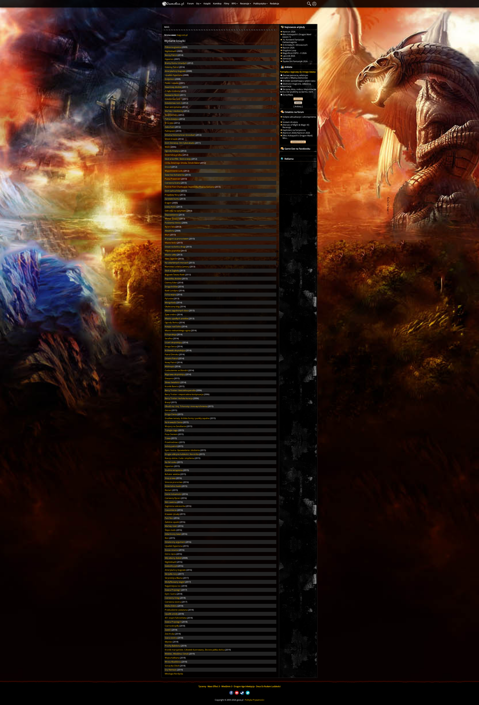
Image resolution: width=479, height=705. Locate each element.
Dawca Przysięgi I (173, 590)
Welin (167, 147)
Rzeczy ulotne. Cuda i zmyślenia (179, 458)
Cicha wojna (170, 294)
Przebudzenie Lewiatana (176, 609)
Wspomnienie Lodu (174, 170)
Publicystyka (259, 3)
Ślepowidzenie (171, 214)
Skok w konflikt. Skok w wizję (178, 159)
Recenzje (244, 3)
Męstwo (168, 641)
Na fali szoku (171, 462)
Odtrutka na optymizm (175, 210)
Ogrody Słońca (172, 322)
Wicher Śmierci (172, 218)
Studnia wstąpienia (174, 470)
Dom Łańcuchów (172, 190)
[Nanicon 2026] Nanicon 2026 (296, 132)
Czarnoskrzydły (172, 625)
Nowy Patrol (170, 362)
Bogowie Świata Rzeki (175, 274)
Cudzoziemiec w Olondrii (176, 370)
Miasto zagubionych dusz (176, 310)
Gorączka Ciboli (172, 665)
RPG (234, 3)
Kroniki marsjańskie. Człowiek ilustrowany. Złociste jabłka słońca (195, 649)
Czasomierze (171, 510)
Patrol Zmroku (171, 354)
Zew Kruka (170, 633)
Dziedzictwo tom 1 (173, 99)
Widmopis (169, 366)
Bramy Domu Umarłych (176, 63)
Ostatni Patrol (171, 358)
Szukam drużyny (290, 122)
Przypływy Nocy (172, 194)
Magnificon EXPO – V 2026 (295, 53)
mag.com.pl (182, 35)
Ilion (167, 538)
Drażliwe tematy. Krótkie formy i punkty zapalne (187, 418)
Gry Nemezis (171, 669)
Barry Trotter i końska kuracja (179, 398)
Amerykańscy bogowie (175, 71)
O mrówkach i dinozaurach (295, 45)
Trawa (168, 438)
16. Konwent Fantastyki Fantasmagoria (293, 41)
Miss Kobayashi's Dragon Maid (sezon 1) (297, 35)
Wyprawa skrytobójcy (175, 374)
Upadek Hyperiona (173, 75)
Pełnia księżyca (172, 119)
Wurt (167, 234)
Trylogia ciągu (171, 430)
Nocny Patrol (171, 55)
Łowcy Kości (170, 206)
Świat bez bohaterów (174, 174)
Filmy (226, 3)
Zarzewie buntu (172, 198)
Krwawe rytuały (172, 514)
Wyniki (298, 103)
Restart (168, 490)
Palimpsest (170, 131)
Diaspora (169, 378)
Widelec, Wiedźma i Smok (176, 653)
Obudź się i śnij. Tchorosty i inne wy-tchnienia (186, 406)
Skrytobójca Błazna (173, 578)
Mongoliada (170, 302)
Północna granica (173, 47)
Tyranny (202, 686)
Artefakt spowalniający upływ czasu (299, 81)
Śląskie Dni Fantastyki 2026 (295, 61)
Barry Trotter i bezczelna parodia (180, 390)
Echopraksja (170, 334)
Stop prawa (170, 478)
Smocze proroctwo (173, 482)
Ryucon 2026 (289, 47)
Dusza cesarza (171, 550)
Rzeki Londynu (171, 290)
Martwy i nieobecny (174, 111)
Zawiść (168, 629)
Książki (207, 3)
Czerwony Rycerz (172, 498)
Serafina (169, 338)
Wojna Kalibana (172, 657)
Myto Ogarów (171, 258)
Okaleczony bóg (172, 306)
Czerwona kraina (172, 182)
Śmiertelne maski (173, 486)
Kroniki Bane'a (171, 386)
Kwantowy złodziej (173, 87)
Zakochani (169, 127)
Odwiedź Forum (298, 142)
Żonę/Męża (288, 95)
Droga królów (171, 286)
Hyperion (169, 59)
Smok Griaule (171, 139)
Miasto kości (170, 242)
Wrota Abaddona (173, 661)
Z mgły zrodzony (172, 91)
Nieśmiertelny (171, 115)
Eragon (168, 202)
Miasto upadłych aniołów (176, 318)
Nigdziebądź (170, 51)
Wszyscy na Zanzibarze (175, 426)
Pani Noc (169, 518)
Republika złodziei (173, 278)
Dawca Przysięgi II (173, 621)
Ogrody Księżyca (172, 151)
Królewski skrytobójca (175, 350)
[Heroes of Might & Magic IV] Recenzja (296, 126)
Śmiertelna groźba (173, 155)
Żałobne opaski (172, 522)
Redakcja (274, 3)
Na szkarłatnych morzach (176, 262)
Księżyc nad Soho (173, 326)
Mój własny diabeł (173, 558)
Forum (190, 3)
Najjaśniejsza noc (173, 586)
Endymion (169, 79)
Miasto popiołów (172, 250)
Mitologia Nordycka (174, 673)
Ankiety (298, 106)
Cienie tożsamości (173, 494)
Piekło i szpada (172, 83)
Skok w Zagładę (172, 270)
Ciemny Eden (171, 282)
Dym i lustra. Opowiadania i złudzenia (182, 450)
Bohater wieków (172, 474)
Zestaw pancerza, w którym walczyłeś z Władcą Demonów (294, 76)
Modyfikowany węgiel (175, 582)
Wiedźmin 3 (226, 686)
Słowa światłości (172, 382)
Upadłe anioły (171, 613)
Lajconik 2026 (289, 55)
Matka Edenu (171, 605)
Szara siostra (171, 637)
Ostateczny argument (175, 542)
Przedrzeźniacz (172, 442)
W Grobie (169, 123)
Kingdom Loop (289, 50)
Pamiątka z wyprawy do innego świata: (298, 71)
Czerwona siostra (173, 601)
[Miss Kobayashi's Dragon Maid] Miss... (297, 136)
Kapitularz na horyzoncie (294, 130)
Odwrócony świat (173, 534)
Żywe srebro (170, 314)
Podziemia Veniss (173, 222)
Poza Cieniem (171, 434)
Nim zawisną (171, 502)
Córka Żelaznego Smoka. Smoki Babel (182, 163)
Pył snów (169, 298)
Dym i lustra (170, 594)
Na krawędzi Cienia (173, 422)
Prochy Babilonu (172, 645)
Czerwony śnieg (172, 598)
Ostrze (168, 410)
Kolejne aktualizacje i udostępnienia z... (299, 118)
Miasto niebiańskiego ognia (177, 330)
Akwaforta (169, 230)
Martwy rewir (171, 526)
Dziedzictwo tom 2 (173, 103)
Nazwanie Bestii (172, 95)
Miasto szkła (170, 254)
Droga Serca (170, 346)
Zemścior (287, 58)
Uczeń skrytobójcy (173, 342)
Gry (197, 3)
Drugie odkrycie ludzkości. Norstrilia (182, 454)
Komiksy (217, 3)
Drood (168, 166)
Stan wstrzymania (173, 107)
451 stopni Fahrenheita (175, 617)
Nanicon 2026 (289, 31)
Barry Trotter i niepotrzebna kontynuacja (184, 394)
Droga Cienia (171, 414)
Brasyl (168, 402)
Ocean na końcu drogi (175, 246)
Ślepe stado (170, 530)
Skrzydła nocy (171, 574)
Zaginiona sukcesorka (175, 506)
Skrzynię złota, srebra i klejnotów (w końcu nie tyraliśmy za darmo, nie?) (298, 90)
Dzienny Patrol (172, 67)
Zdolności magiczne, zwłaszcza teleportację (295, 85)
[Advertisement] (239, 15)
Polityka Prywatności (254, 700)
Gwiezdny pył (171, 566)
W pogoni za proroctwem (176, 238)
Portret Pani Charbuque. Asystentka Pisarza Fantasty (189, 186)
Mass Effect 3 (214, 686)
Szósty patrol (171, 446)
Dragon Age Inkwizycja (244, 686)
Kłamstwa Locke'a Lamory (177, 266)
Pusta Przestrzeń (173, 178)
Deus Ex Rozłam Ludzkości (268, 686)
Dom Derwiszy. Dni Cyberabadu (179, 143)
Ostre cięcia (170, 554)
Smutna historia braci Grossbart (180, 135)
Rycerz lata (170, 226)
